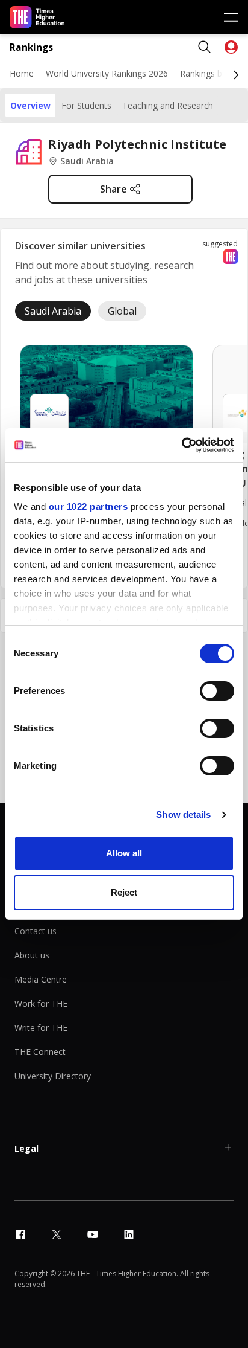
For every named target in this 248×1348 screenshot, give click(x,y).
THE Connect (40, 1052)
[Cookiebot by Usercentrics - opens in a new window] (181, 445)
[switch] (217, 691)
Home (22, 73)
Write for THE (40, 1027)
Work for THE (40, 1003)
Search (204, 47)
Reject (124, 892)
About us (31, 955)
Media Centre (40, 979)
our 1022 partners (88, 506)
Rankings (31, 47)
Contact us (35, 931)
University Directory (52, 1076)
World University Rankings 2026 (107, 73)
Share (113, 189)
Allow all (124, 853)
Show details (183, 814)
